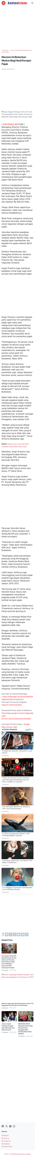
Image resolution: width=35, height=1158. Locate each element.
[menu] (3, 3)
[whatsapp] (14, 934)
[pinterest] (22, 934)
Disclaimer (6, 1144)
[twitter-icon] (6, 1126)
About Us (6, 1138)
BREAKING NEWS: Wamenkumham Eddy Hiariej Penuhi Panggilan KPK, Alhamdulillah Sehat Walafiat (25, 1028)
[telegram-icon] (10, 1126)
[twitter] (10, 934)
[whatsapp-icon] (14, 1126)
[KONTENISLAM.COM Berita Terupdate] (17, 3)
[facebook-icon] (3, 1126)
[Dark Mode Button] (32, 3)
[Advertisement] (17, 28)
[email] (26, 934)
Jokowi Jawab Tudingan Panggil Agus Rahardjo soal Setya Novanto (8, 1026)
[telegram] (18, 934)
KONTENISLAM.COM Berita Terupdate (20, 1154)
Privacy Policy (7, 1146)
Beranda (6, 1135)
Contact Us (6, 1141)
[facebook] (6, 934)
